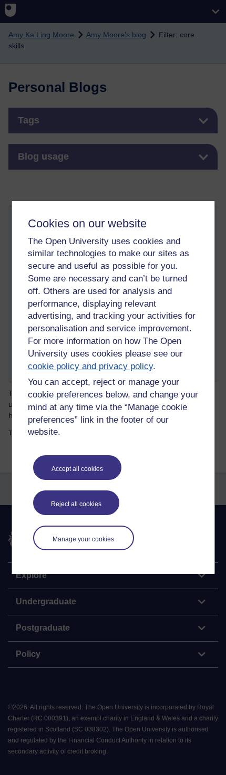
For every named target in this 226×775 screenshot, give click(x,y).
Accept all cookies (77, 469)
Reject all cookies (76, 504)
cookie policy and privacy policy (90, 366)
